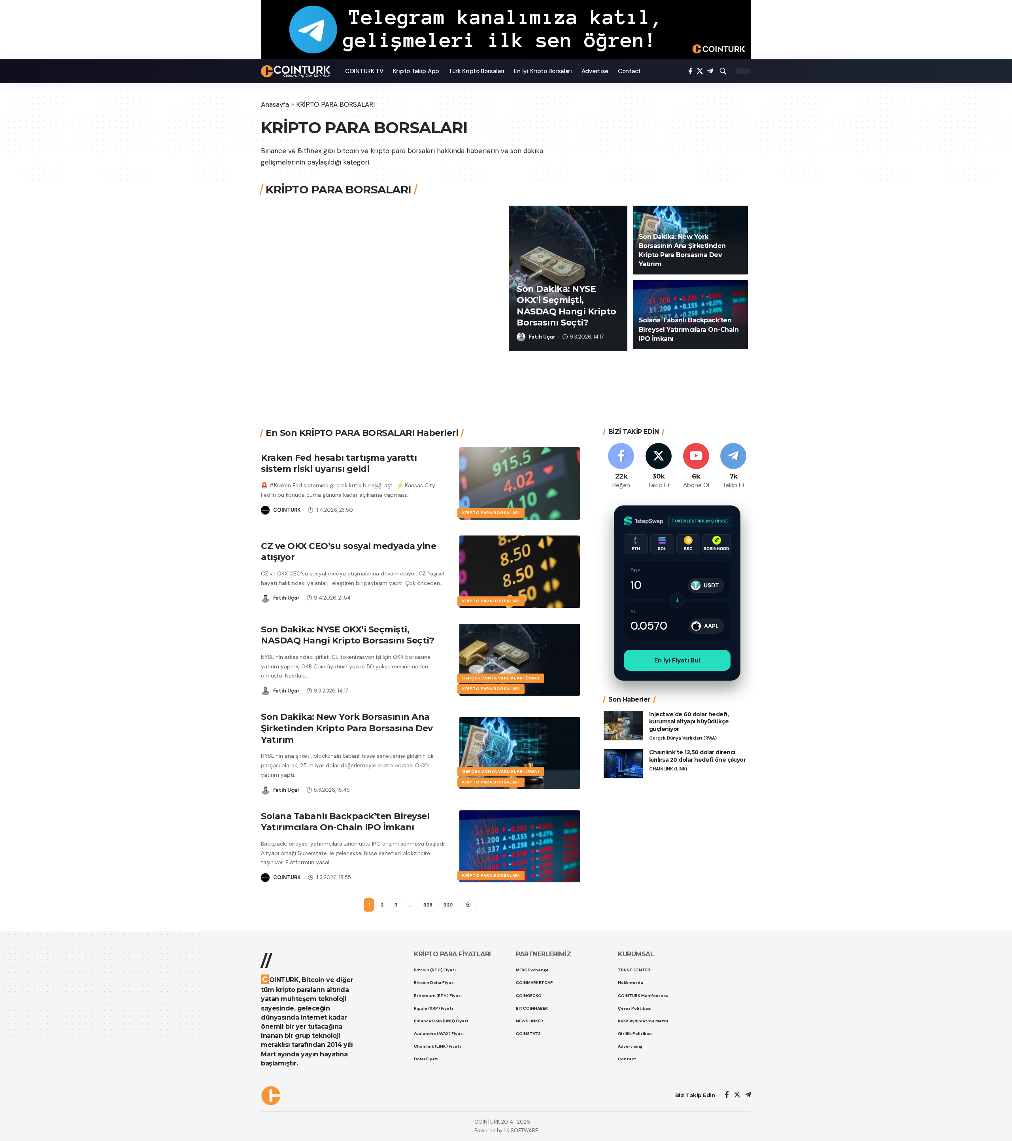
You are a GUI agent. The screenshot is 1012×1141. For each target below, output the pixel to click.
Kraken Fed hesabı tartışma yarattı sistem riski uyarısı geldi (339, 463)
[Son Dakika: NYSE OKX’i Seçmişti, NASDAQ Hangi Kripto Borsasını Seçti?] (519, 660)
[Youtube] (696, 466)
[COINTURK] (296, 71)
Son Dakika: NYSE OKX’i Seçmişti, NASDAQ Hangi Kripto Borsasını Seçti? (347, 635)
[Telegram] (710, 71)
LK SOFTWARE (521, 1130)
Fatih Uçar (542, 336)
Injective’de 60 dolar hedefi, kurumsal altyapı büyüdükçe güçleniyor (689, 722)
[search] (723, 71)
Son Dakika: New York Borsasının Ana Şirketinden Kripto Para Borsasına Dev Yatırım (347, 728)
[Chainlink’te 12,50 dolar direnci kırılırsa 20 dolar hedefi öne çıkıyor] (623, 764)
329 (448, 905)
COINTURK (287, 510)
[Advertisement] (503, 379)
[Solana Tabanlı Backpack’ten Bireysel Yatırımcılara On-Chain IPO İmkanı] (519, 846)
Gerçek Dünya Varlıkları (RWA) (500, 678)
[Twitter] (700, 71)
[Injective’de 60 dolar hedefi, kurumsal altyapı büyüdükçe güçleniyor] (623, 725)
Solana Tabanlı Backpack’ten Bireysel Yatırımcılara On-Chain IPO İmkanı (689, 329)
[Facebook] (690, 71)
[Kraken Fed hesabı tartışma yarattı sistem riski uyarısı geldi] (519, 483)
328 (427, 905)
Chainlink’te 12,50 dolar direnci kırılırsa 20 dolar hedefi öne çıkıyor (697, 756)
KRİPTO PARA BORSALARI (491, 512)
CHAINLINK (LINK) (668, 769)
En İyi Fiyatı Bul (677, 660)
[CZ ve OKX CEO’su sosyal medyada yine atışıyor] (519, 571)
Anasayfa (275, 104)
